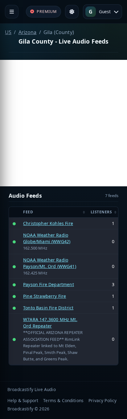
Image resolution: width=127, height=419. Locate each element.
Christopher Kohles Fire (48, 223)
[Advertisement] (63, 123)
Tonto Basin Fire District (48, 308)
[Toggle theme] (72, 11)
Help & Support (22, 400)
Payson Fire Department (48, 284)
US (8, 32)
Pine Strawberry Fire (44, 296)
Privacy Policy (102, 400)
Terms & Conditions (63, 400)
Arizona (27, 32)
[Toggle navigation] (11, 11)
